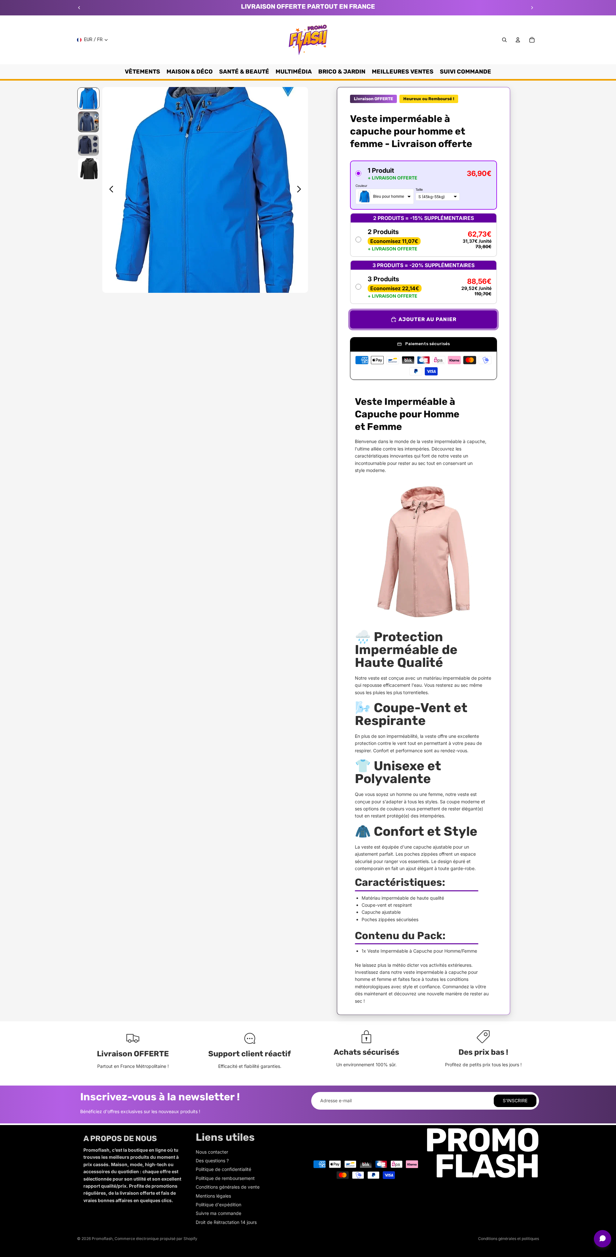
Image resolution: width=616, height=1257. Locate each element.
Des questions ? (212, 1160)
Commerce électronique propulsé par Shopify (156, 1238)
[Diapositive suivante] (532, 8)
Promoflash (102, 1238)
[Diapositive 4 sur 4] (88, 168)
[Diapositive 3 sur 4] (88, 145)
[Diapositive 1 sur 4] (88, 98)
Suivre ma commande (218, 1213)
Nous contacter (212, 1152)
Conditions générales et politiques (508, 1238)
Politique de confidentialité (223, 1169)
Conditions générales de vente (228, 1187)
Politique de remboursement (225, 1178)
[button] (423, 185)
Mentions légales (213, 1196)
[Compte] (518, 40)
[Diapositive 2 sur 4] (88, 121)
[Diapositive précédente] (79, 8)
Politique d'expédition (218, 1204)
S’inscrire (515, 1100)
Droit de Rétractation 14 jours (226, 1222)
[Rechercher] (504, 40)
